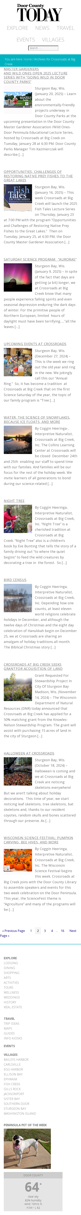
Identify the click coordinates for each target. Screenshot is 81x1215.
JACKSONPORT (14, 1094)
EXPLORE (10, 958)
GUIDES (9, 1033)
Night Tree (14, 500)
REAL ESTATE (13, 1007)
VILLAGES (11, 1055)
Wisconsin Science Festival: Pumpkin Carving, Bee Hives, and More (38, 840)
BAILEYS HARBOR (16, 1060)
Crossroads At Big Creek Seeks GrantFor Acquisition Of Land (33, 666)
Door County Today (40, 13)
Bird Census (15, 580)
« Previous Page (13, 931)
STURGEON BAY (15, 1109)
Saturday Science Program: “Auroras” (40, 259)
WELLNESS (11, 992)
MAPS (8, 1028)
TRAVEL (9, 1019)
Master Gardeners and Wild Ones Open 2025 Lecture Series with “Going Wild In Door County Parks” (36, 75)
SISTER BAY (12, 1099)
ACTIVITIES (11, 983)
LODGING (11, 963)
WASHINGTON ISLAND (20, 1113)
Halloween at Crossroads (29, 753)
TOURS (8, 987)
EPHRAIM (10, 1079)
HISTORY (10, 1002)
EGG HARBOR (13, 1069)
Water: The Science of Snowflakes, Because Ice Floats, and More (37, 419)
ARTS (7, 978)
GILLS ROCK (12, 1089)
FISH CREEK (12, 1084)
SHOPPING (11, 973)
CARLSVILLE (12, 1064)
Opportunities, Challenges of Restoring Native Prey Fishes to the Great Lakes (38, 175)
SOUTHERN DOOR (16, 1104)
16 (63, 931)
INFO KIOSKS (13, 1038)
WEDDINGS (12, 997)
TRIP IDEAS (11, 1023)
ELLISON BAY (13, 1074)
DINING (9, 968)
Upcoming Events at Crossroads (35, 344)
